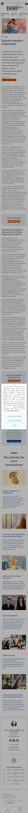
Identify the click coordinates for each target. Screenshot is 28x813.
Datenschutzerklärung (13, 410)
